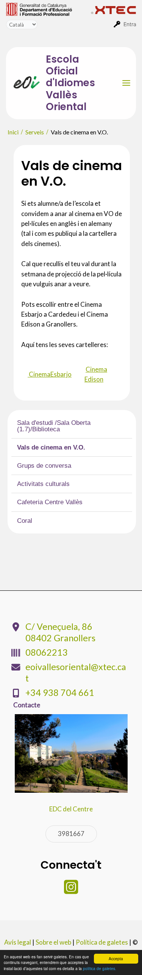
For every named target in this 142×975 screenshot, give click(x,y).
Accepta (116, 958)
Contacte (26, 705)
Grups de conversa (44, 465)
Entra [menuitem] (129, 24)
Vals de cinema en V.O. (51, 447)
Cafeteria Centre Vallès (50, 502)
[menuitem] (48, 8)
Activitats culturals (43, 484)
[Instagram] (71, 890)
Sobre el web (53, 942)
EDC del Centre (71, 809)
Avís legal (17, 942)
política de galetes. (99, 968)
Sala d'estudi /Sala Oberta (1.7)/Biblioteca (54, 426)
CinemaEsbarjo (50, 374)
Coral (24, 520)
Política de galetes (102, 942)
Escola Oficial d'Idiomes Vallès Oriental (70, 83)
